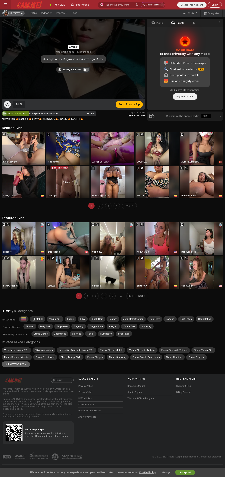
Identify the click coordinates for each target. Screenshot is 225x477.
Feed (74, 13)
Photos (61, 13)
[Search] (137, 4)
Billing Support (183, 392)
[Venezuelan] (23, 319)
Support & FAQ (183, 386)
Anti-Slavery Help (87, 417)
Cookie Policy (147, 472)
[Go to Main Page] (28, 4)
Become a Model (136, 386)
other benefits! (191, 90)
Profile (33, 13)
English (59, 380)
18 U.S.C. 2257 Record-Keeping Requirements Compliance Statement (187, 457)
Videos (46, 13)
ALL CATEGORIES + (15, 364)
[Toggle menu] (5, 4)
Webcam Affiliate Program (140, 398)
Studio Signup (134, 392)
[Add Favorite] (7, 104)
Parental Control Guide (89, 410)
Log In (215, 5)
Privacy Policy (85, 386)
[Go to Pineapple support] (55, 456)
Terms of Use (85, 392)
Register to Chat (185, 96)
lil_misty (7, 311)
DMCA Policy (85, 398)
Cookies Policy (86, 404)
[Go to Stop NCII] (72, 457)
